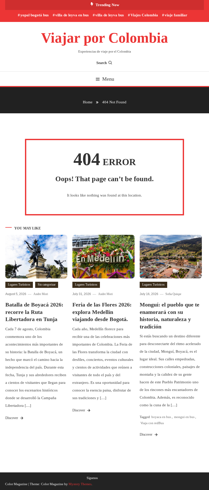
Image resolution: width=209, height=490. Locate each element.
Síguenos (92, 478)
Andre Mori (40, 294)
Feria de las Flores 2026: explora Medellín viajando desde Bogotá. (102, 311)
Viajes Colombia (144, 15)
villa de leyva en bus (72, 15)
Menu (108, 79)
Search (101, 63)
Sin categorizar (47, 284)
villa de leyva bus (109, 15)
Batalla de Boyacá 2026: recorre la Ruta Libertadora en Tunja (34, 311)
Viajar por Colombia (104, 38)
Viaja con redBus (152, 423)
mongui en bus (184, 417)
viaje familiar (176, 15)
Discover (12, 418)
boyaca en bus (161, 417)
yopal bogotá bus (34, 15)
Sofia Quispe (173, 294)
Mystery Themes (80, 484)
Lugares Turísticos (19, 284)
